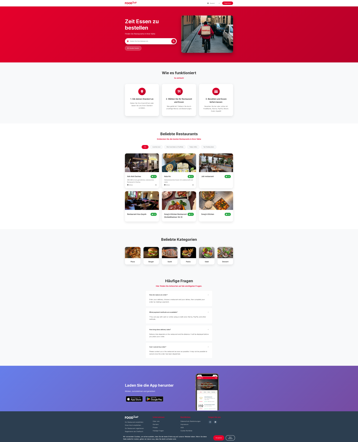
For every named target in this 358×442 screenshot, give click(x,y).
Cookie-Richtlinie (186, 431)
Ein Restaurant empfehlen (134, 422)
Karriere (155, 424)
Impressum (184, 424)
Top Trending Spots (208, 147)
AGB (182, 427)
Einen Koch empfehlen (133, 425)
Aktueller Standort (134, 48)
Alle (145, 147)
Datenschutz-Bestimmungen (190, 421)
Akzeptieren (219, 438)
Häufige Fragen (158, 431)
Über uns (156, 421)
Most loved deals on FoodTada (175, 147)
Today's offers (193, 147)
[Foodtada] (131, 3)
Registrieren (227, 3)
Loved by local (156, 147)
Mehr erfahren (230, 437)
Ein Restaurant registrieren (134, 428)
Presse (155, 427)
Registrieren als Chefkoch (134, 431)
